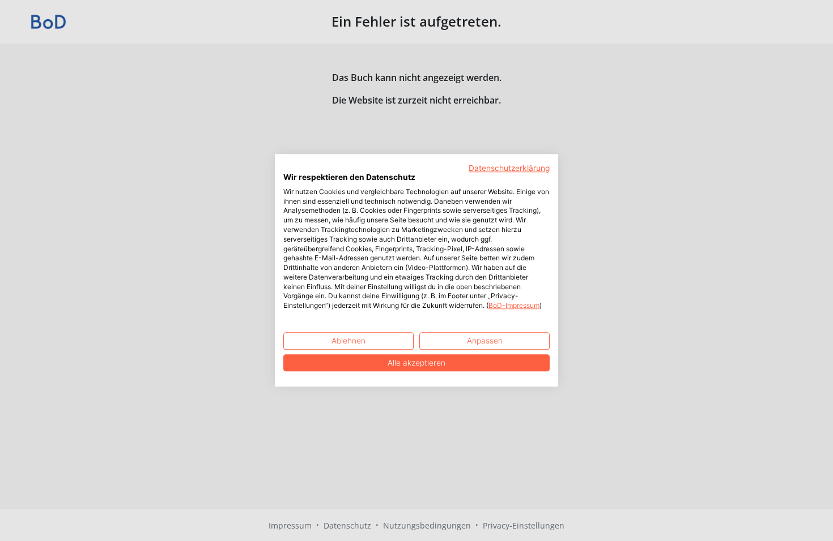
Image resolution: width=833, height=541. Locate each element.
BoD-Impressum (513, 306)
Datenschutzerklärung (509, 168)
